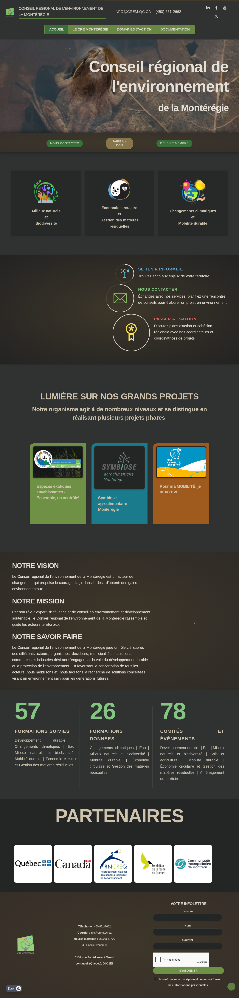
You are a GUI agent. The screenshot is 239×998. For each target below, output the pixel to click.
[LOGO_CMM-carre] (206, 881)
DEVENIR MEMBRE (174, 143)
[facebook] (216, 7)
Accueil (56, 29)
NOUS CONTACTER (64, 143)
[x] (216, 15)
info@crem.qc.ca (132, 12)
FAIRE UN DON (119, 143)
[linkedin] (208, 7)
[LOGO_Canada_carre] (76, 881)
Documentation (175, 29)
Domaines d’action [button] (134, 29)
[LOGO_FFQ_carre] (163, 881)
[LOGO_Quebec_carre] (33, 881)
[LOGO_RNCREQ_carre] (119, 881)
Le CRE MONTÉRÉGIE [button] (90, 29)
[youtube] (225, 7)
